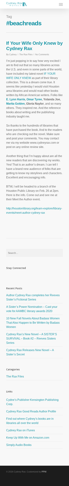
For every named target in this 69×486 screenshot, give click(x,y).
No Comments (42, 54)
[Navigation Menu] (61, 4)
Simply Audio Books (18, 444)
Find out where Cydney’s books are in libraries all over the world (30, 421)
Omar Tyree (34, 99)
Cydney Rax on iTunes (20, 430)
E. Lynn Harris (15, 99)
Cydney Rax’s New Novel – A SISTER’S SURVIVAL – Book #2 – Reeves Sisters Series (31, 338)
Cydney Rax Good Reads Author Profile (31, 411)
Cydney (13, 54)
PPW (44, 471)
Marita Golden (15, 103)
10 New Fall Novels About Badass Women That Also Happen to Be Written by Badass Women (33, 322)
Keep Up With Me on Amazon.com (27, 437)
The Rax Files (26, 54)
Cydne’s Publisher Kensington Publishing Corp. (32, 402)
